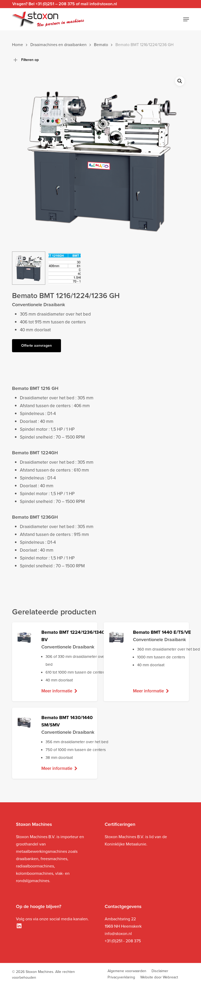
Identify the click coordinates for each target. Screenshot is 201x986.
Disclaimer (160, 971)
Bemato (101, 45)
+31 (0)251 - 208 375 (123, 941)
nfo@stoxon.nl (119, 934)
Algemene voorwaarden (127, 971)
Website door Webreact (159, 977)
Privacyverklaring (121, 977)
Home (17, 45)
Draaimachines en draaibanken (58, 45)
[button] (186, 19)
